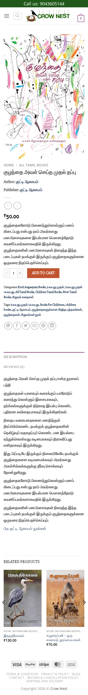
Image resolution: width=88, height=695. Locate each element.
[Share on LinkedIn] (52, 326)
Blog (76, 674)
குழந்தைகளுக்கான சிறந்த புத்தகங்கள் (57, 310)
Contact (16, 678)
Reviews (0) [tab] (14, 367)
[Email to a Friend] (35, 326)
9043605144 (52, 4)
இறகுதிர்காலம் (14, 636)
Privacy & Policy (55, 674)
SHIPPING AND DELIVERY (44, 681)
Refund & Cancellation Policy (53, 678)
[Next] (84, 612)
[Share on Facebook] (17, 326)
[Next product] (8, 205)
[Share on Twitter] (26, 326)
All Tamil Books (33, 165)
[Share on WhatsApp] (8, 326)
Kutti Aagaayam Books (32, 287)
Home (9, 165)
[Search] (17, 16)
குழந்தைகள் (12, 315)
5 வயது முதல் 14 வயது (25, 305)
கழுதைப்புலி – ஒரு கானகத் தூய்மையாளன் (63, 637)
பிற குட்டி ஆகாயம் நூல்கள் (25, 528)
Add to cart (43, 273)
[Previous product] (17, 205)
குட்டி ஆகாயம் (27, 181)
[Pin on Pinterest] (43, 326)
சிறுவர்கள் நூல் (31, 315)
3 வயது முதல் (55, 287)
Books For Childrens (52, 305)
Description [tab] (15, 357)
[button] (7, 16)
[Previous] (4, 612)
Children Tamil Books (48, 292)
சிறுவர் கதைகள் (22, 297)
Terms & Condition (22, 674)
